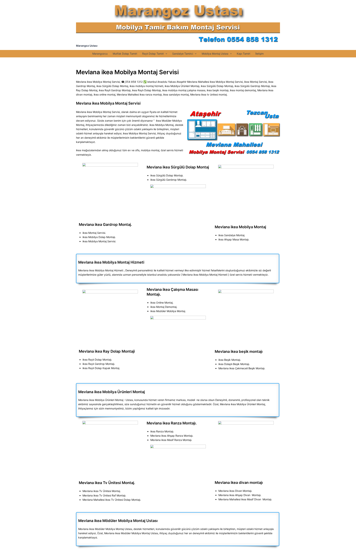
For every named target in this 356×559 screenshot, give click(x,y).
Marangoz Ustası (87, 45)
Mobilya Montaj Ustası (215, 53)
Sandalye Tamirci (182, 53)
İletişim (259, 53)
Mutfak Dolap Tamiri (125, 53)
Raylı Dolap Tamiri (153, 53)
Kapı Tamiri (243, 53)
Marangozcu (100, 53)
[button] (165, 53)
